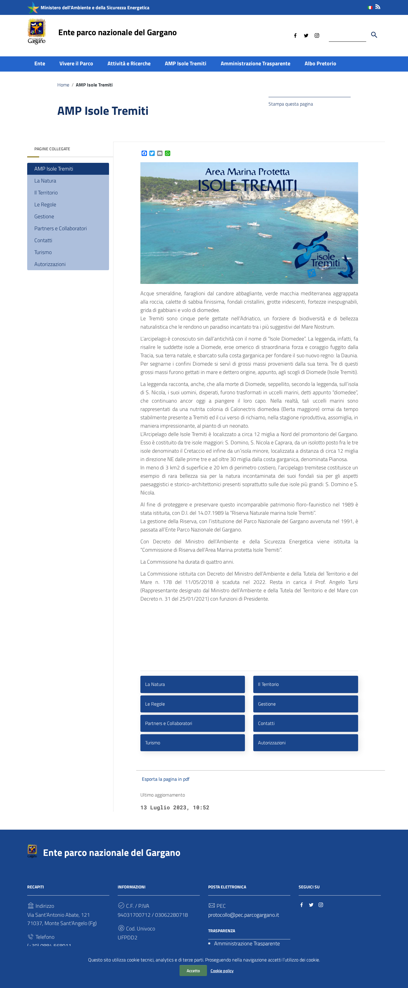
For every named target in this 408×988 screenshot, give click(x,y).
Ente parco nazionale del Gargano (117, 32)
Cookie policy (222, 970)
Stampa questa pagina (291, 103)
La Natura (45, 181)
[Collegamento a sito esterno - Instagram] (316, 34)
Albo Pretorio (320, 63)
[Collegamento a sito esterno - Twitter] (306, 34)
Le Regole (45, 204)
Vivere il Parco (76, 63)
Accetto (193, 970)
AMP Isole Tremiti (185, 63)
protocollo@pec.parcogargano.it (243, 915)
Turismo (43, 252)
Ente (39, 63)
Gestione (44, 216)
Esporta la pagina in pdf (165, 779)
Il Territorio (46, 192)
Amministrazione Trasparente (255, 63)
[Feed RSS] (378, 5)
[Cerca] (374, 34)
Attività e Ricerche (129, 63)
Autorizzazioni (50, 264)
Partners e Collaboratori (60, 228)
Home (63, 84)
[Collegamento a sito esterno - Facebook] (295, 34)
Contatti (43, 240)
